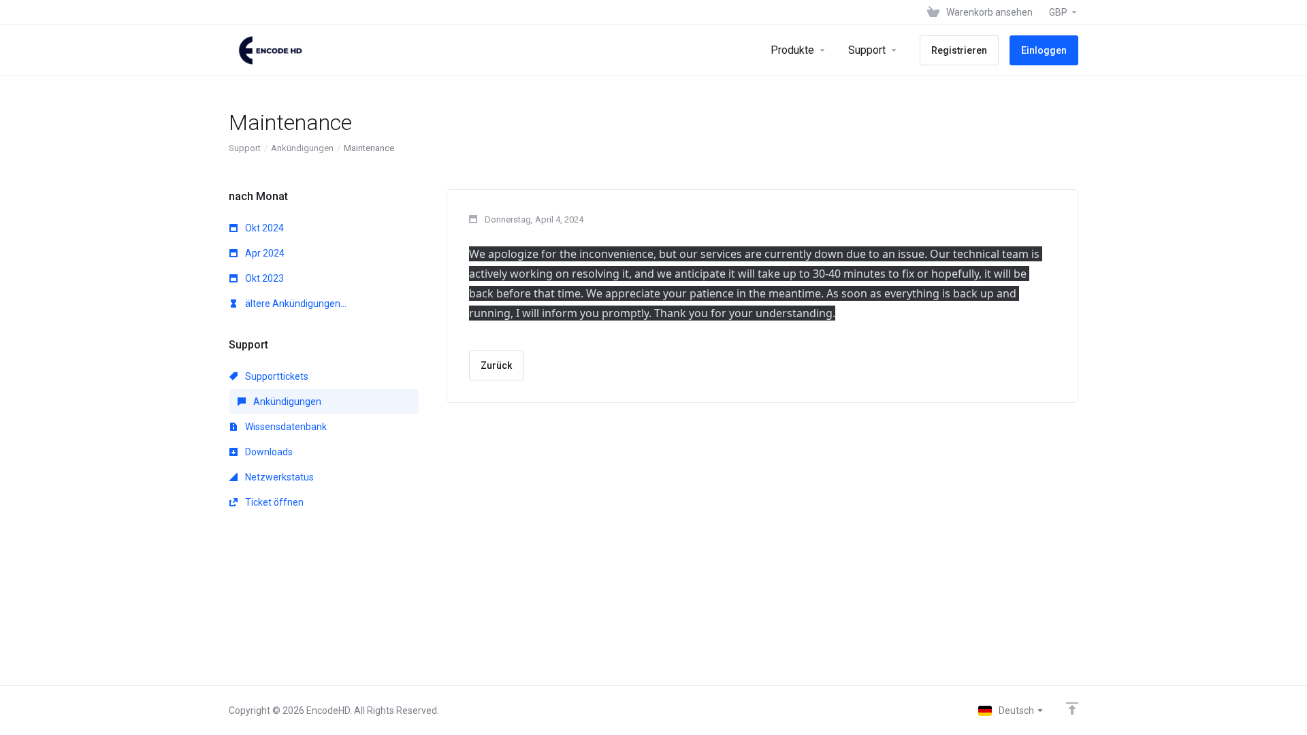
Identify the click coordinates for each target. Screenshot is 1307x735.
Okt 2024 (263, 228)
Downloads (268, 451)
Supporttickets (275, 376)
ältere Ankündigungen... (294, 303)
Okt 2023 (263, 278)
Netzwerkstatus (278, 477)
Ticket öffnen (273, 502)
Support (245, 148)
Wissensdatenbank (285, 426)
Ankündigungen (302, 148)
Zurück (496, 365)
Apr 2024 (264, 253)
